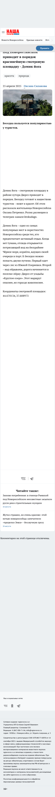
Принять (44, 48)
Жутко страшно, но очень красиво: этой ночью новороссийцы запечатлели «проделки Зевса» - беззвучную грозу (25, 520)
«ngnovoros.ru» (24, 722)
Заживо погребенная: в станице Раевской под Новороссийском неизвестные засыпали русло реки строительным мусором (27, 501)
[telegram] (33, 479)
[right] (52, 40)
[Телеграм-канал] (19, 706)
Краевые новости (35, 40)
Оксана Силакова (35, 86)
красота (9, 75)
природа (24, 75)
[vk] (23, 479)
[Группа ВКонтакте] (5, 706)
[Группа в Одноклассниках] (12, 706)
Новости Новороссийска (12, 40)
